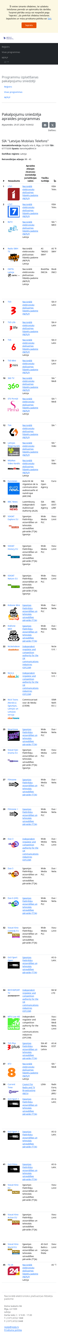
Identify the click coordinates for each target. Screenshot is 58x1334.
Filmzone (12, 779)
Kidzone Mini (14, 605)
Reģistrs (6, 46)
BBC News (13, 501)
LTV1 (10, 186)
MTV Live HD (14, 1016)
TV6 (9, 339)
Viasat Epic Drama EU (13, 751)
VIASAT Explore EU (13, 518)
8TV (9, 1063)
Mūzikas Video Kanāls (14, 462)
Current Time (11, 1086)
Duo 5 (10, 868)
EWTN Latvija (11, 270)
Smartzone (13, 729)
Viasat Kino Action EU (13, 1216)
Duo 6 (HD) (13, 898)
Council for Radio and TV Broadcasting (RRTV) (28, 1089)
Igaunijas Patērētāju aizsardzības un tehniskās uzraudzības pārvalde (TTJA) (29, 613)
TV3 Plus (12, 1043)
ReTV (10, 222)
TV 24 (10, 1264)
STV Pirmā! (13, 398)
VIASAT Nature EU (13, 577)
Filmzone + (13, 809)
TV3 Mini (12, 360)
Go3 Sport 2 (13, 1131)
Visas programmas (11, 52)
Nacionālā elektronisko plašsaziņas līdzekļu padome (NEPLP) (30, 192)
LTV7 (10, 204)
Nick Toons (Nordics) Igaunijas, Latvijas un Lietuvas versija (13, 707)
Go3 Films (12, 1164)
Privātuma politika (13, 1330)
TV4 (9, 425)
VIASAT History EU (13, 547)
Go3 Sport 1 (13, 1099)
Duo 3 (10, 838)
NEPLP (5, 57)
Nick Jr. (11, 673)
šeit (49, 18)
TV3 (9, 301)
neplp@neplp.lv (11, 1327)
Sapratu (29, 25)
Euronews (12, 481)
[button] (52, 125)
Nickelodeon (14, 646)
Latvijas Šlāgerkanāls (14, 444)
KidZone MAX (11, 627)
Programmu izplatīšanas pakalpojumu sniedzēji (20, 79)
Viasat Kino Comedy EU (13, 929)
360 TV (11, 378)
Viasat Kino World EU (13, 1245)
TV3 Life (11, 322)
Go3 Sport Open (12, 959)
